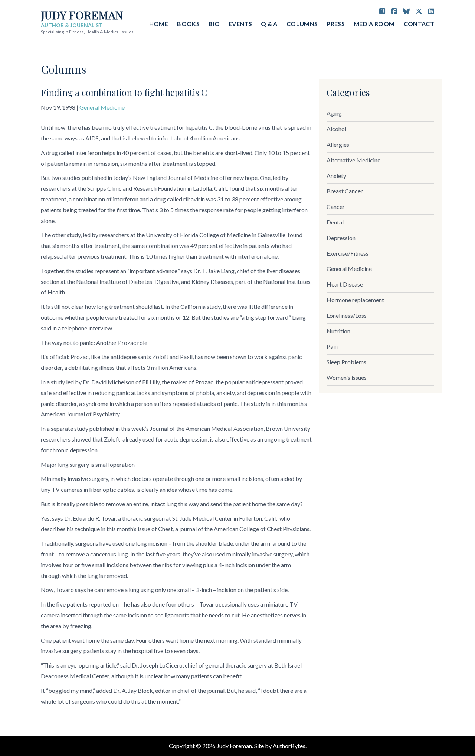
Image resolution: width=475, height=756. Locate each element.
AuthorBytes (289, 745)
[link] (380, 114)
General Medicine (102, 107)
